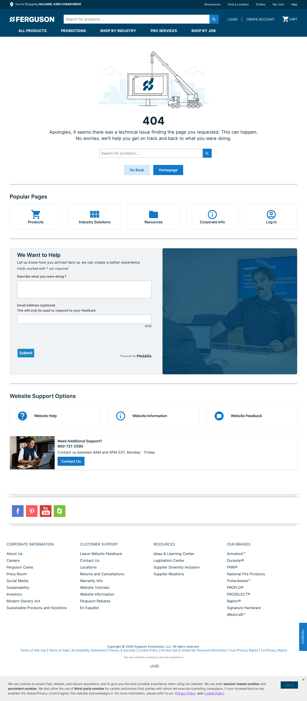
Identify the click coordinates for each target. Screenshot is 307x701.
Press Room (17, 574)
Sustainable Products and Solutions (37, 607)
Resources (164, 544)
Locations (88, 567)
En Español (89, 607)
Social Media (17, 580)
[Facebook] (18, 511)
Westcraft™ (236, 614)
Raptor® (234, 601)
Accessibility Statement (88, 650)
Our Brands (238, 544)
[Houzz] (59, 511)
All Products (32, 30)
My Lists (278, 4)
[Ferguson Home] (32, 19)
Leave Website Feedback (101, 554)
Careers (13, 560)
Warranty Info (91, 580)
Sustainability (18, 587)
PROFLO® (235, 587)
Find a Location (238, 4)
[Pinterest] (32, 511)
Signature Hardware (244, 607)
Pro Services (164, 30)
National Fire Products (246, 574)
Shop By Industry (118, 30)
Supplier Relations (169, 574)
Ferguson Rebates (95, 601)
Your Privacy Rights (243, 650)
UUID (154, 666)
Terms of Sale (59, 650)
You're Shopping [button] (47, 4)
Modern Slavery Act (23, 601)
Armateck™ (236, 553)
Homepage (168, 170)
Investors (14, 594)
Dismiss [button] (289, 685)
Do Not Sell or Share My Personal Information (194, 650)
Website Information (97, 594)
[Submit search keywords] (214, 19)
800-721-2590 (70, 446)
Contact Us (71, 461)
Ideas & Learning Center (174, 553)
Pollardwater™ (239, 580)
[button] (303, 679)
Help (294, 4)
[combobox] (137, 19)
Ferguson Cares (20, 567)
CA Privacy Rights (274, 650)
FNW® (232, 567)
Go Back (137, 170)
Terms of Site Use (33, 650)
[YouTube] (45, 511)
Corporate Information (30, 544)
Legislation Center (169, 560)
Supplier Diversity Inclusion (177, 567)
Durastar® (235, 560)
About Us (14, 553)
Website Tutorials (94, 587)
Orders (260, 4)
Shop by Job (203, 30)
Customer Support (99, 544)
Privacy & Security (122, 650)
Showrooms (212, 4)
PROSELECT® (238, 594)
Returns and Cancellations (102, 574)
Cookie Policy (148, 650)
